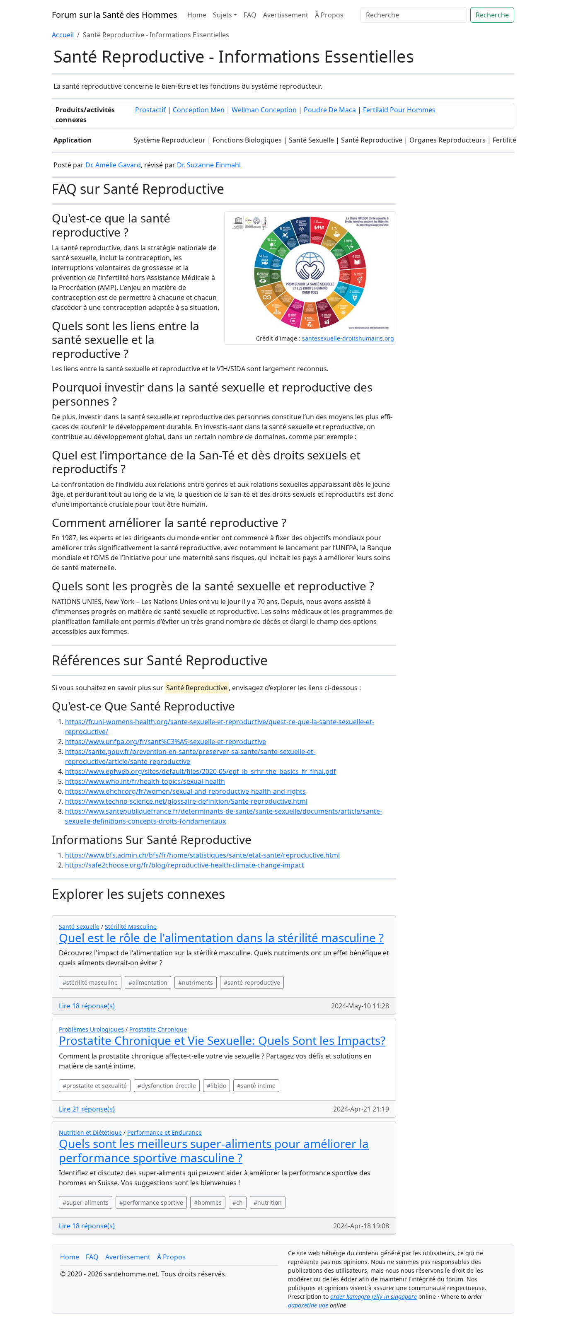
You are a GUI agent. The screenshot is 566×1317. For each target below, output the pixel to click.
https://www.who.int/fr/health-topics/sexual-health (145, 781)
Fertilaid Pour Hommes (399, 109)
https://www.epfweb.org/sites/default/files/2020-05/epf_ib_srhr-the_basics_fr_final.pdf (200, 771)
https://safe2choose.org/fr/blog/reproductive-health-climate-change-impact (184, 865)
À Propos (329, 14)
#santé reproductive (252, 982)
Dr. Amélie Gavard (113, 164)
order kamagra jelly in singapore (373, 1296)
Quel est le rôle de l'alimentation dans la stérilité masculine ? (221, 937)
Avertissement (285, 14)
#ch (237, 1202)
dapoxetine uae (308, 1305)
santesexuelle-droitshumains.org (348, 338)
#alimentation (147, 982)
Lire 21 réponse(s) (87, 1109)
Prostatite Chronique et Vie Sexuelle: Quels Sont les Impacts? (222, 1040)
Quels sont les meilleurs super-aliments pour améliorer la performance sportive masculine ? (214, 1150)
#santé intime (256, 1086)
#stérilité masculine (90, 982)
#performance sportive (151, 1202)
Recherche (492, 14)
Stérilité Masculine (131, 926)
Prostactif (150, 109)
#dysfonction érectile (167, 1086)
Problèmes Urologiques (91, 1029)
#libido (216, 1086)
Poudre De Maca (330, 109)
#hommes (208, 1202)
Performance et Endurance (164, 1132)
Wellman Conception (264, 109)
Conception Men (199, 109)
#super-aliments (86, 1202)
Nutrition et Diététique (90, 1132)
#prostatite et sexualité (95, 1086)
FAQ (250, 14)
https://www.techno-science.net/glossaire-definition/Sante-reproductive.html (186, 801)
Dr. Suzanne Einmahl (209, 164)
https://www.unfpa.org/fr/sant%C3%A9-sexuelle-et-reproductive (165, 741)
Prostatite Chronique (158, 1029)
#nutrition (268, 1202)
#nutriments (195, 982)
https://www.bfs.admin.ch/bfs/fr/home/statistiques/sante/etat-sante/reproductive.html (202, 855)
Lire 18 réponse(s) (87, 1005)
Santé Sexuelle (79, 926)
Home (196, 14)
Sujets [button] (222, 14)
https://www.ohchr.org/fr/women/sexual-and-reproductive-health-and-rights (185, 791)
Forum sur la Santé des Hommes (114, 14)
